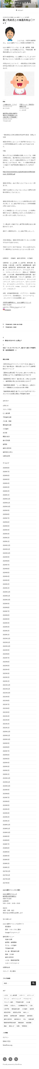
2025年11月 (6, 503)
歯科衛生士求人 (8, 452)
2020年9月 (6, 743)
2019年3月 (6, 813)
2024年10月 (6, 553)
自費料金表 (6, 967)
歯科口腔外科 (7, 448)
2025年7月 (6, 518)
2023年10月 (6, 599)
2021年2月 (6, 724)
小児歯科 (14, 324)
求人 (24, 1019)
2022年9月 (6, 650)
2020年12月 (6, 731)
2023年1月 (6, 634)
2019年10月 (6, 786)
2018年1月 (6, 867)
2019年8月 (6, 793)
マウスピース (27, 998)
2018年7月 (6, 844)
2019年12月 (6, 778)
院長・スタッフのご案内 (13, 929)
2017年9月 (6, 883)
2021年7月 (6, 704)
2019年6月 (6, 801)
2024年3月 (6, 580)
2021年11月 (6, 689)
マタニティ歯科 (8, 1002)
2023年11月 (6, 596)
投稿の (6, 1041)
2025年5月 (6, 526)
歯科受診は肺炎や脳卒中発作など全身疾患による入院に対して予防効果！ (10, 115)
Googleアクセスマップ (12, 932)
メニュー (20, 10)
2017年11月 (6, 875)
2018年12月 (6, 824)
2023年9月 (6, 603)
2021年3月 (6, 720)
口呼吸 (6, 1005)
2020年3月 (6, 766)
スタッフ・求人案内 (9, 971)
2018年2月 (6, 863)
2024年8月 (6, 561)
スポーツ (22, 995)
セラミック (30, 995)
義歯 (5, 1026)
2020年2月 (6, 770)
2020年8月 (6, 747)
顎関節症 (24, 1026)
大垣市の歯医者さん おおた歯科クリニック (17, 302)
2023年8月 (6, 607)
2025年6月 (6, 522)
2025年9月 (6, 510)
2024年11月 (6, 549)
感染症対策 (7, 1012)
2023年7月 (6, 611)
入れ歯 (28, 1002)
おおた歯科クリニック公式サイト (13, 924)
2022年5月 (6, 665)
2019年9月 (6, 790)
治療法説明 (6, 456)
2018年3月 (6, 859)
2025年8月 (6, 514)
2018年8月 (6, 840)
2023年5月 (6, 619)
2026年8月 (6, 468)
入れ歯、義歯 (7, 421)
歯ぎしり (26, 1012)
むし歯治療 (6, 413)
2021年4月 (6, 716)
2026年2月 (6, 491)
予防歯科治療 (8, 324)
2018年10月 (6, 832)
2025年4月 (6, 530)
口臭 (31, 1005)
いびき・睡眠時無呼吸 (12, 960)
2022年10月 (6, 646)
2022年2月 (6, 677)
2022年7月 (6, 658)
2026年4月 (6, 483)
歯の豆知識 (19, 324)
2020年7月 (6, 751)
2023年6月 (6, 615)
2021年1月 (6, 727)
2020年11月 (6, 735)
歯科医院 (29, 1016)
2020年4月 (6, 762)
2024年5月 (6, 572)
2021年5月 (6, 712)
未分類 (5, 433)
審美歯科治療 (7, 425)
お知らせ (6, 405)
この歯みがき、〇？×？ (10, 104)
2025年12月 (6, 499)
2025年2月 (6, 537)
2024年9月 (6, 557)
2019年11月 (6, 782)
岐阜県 (32, 1009)
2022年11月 (6, 642)
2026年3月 (6, 487)
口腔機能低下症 (22, 1005)
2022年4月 (6, 669)
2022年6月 (6, 662)
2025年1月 (6, 541)
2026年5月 (6, 479)
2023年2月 (6, 631)
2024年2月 (6, 584)
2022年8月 (6, 654)
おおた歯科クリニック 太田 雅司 (21, 17)
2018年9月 (6, 836)
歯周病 (5, 444)
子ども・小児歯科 (10, 945)
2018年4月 (6, 856)
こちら (16, 307)
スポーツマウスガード (12, 963)
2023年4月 (6, 623)
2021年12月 (6, 685)
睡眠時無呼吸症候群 (10, 1022)
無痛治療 (31, 1019)
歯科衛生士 (17, 1019)
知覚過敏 (28, 1022)
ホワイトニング (16, 998)
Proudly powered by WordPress (12, 1064)
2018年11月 (6, 828)
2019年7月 (6, 797)
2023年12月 (6, 592)
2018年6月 (6, 848)
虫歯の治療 (8, 939)
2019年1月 (6, 821)
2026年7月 (6, 471)
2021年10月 (6, 693)
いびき (6, 995)
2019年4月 (6, 809)
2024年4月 (6, 576)
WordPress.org (7, 1045)
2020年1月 (6, 774)
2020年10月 (6, 739)
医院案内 (8, 926)
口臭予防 (6, 1009)
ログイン (6, 1037)
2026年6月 (6, 475)
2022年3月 (6, 673)
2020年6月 (6, 755)
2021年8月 (6, 700)
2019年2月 (6, 817)
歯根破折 (22, 1016)
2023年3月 (6, 627)
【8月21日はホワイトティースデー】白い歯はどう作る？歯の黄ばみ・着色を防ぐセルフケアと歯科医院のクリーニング (19, 366)
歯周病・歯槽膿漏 (10, 942)
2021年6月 (6, 708)
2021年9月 (6, 696)
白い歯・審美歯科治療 (12, 951)
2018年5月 (6, 852)
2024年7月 (6, 565)
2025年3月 (6, 534)
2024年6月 (6, 568)
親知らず (11, 1026)
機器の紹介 (6, 436)
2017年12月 (6, 871)
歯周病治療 (13, 1016)
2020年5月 (6, 759)
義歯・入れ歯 (9, 954)
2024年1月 (6, 588)
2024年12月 (6, 545)
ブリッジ (6, 998)
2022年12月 (6, 638)
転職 (18, 1026)
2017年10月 (6, 879)
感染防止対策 (17, 1012)
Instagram (8, 310)
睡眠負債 (21, 1022)
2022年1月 (6, 681)
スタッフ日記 (7, 409)
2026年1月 (6, 495)
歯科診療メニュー (8, 936)
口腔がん (13, 1005)
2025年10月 (6, 506)
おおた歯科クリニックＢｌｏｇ (19, 3)
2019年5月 (6, 805)
